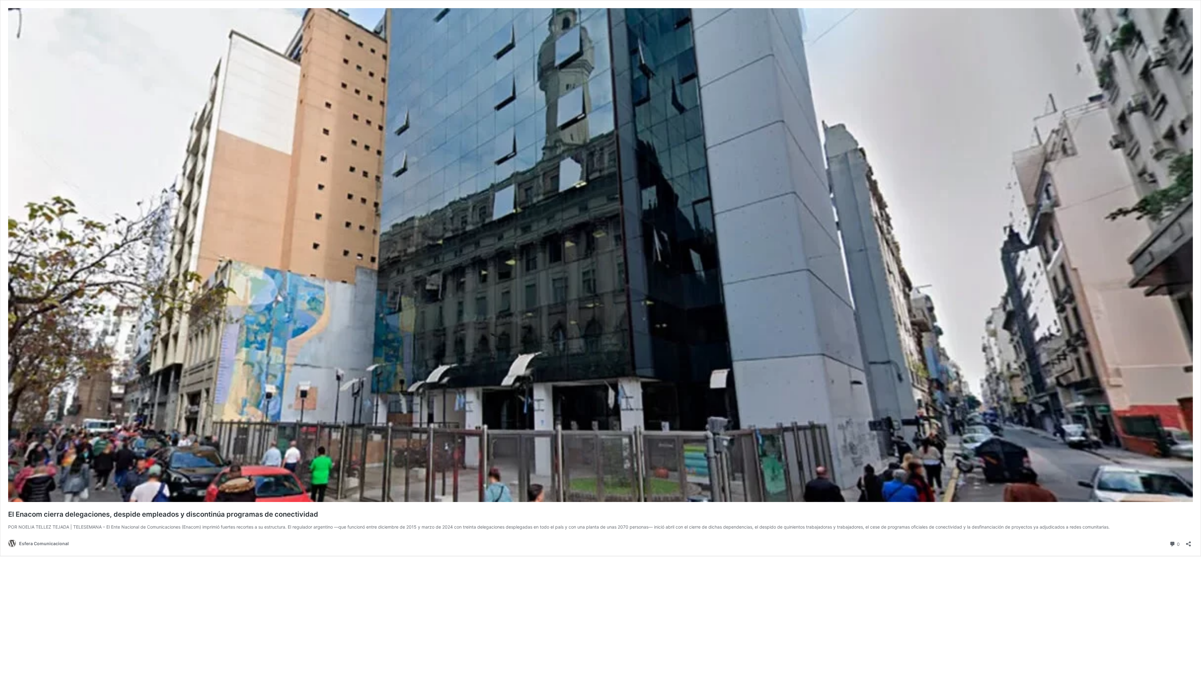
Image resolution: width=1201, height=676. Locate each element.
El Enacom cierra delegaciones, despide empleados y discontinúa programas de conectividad (163, 514)
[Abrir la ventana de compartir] (1188, 542)
